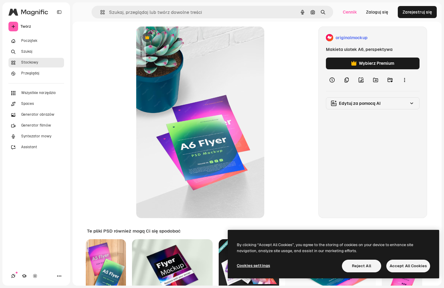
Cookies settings (253, 265)
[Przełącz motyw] (35, 276)
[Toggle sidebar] (59, 12)
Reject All (361, 265)
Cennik (350, 12)
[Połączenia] (13, 276)
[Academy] (24, 276)
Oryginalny (177, 38)
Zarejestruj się (417, 12)
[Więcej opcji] (404, 80)
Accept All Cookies (408, 265)
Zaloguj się (377, 12)
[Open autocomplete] (100, 12)
